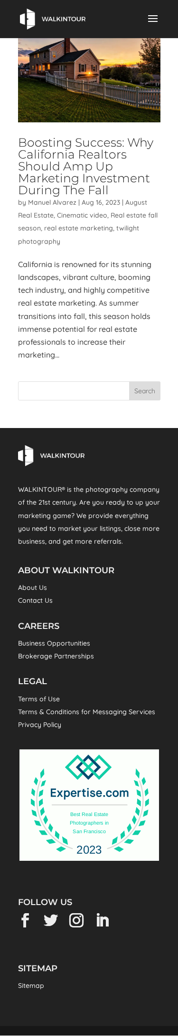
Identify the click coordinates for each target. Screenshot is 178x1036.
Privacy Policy (39, 724)
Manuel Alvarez (52, 202)
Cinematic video (82, 215)
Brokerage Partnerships (56, 656)
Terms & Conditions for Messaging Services (86, 711)
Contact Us (35, 600)
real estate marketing (78, 228)
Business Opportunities (54, 643)
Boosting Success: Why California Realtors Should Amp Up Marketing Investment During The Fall (85, 166)
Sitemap (31, 985)
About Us (32, 587)
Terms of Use (39, 699)
